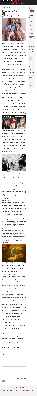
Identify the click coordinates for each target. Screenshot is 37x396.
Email (3, 354)
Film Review (8, 16)
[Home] (11, 1)
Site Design (24, 390)
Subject (3, 363)
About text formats (22, 378)
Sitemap (29, 390)
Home (4, 7)
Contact (33, 390)
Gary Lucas (10, 15)
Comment (4, 367)
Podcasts (25, 3)
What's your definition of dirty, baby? (31, 47)
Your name (4, 349)
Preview (8, 381)
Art (21, 3)
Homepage (4, 358)
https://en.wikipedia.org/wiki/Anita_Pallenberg (13, 152)
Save (4, 381)
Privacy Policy (18, 390)
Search (32, 11)
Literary (17, 3)
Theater (13, 3)
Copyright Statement (11, 390)
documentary (16, 16)
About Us (4, 390)
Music (4, 3)
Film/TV (8, 3)
